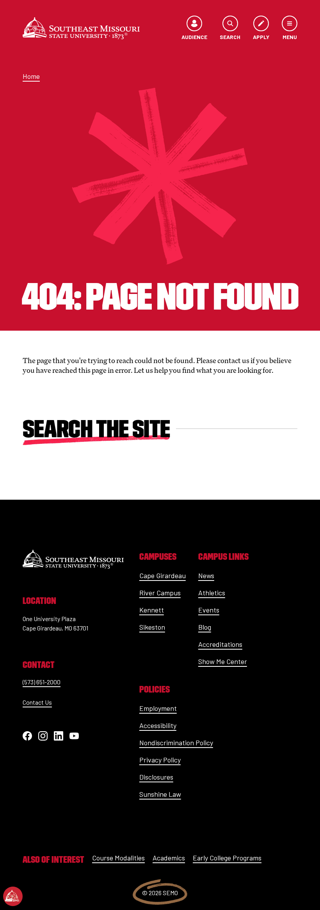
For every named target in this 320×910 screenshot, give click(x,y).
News (206, 575)
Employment (158, 708)
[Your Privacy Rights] (13, 896)
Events (208, 609)
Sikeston (152, 627)
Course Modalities (118, 857)
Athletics (211, 592)
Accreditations (220, 644)
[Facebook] (27, 736)
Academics (169, 857)
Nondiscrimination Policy (176, 742)
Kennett (151, 609)
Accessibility (157, 725)
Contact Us (37, 702)
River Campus (160, 592)
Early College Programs (227, 857)
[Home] (81, 28)
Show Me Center (222, 661)
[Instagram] (43, 736)
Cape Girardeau (162, 575)
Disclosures (156, 777)
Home (31, 76)
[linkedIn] (58, 736)
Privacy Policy (160, 759)
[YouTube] (74, 736)
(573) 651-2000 (41, 682)
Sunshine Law (160, 794)
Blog (204, 627)
